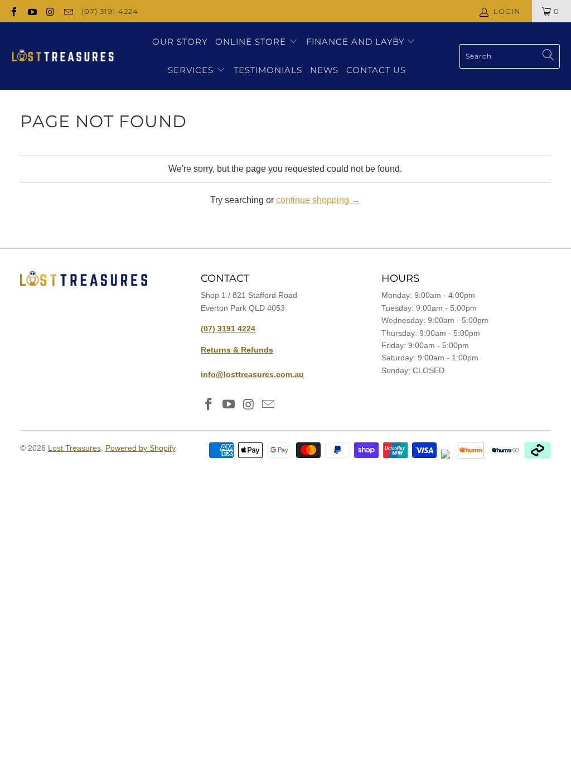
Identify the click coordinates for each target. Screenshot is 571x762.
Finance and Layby (356, 41)
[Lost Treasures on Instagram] (50, 11)
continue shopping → (318, 200)
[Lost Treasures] (62, 56)
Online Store (250, 41)
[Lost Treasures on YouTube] (31, 11)
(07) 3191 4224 (109, 11)
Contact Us (376, 70)
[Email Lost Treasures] (67, 11)
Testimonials (268, 70)
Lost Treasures (74, 447)
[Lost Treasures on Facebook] (13, 11)
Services (192, 70)
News (324, 70)
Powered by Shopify (140, 447)
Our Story (179, 41)
